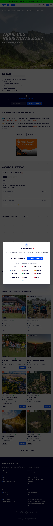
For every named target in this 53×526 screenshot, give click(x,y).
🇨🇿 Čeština (13, 267)
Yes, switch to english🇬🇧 (35, 258)
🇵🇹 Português (14, 281)
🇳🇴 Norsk (24, 277)
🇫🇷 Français (13, 274)
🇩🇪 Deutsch (37, 267)
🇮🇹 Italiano (25, 274)
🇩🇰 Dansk (25, 267)
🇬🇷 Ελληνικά (13, 270)
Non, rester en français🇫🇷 (18, 258)
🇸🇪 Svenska (25, 281)
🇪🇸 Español (37, 270)
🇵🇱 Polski (37, 277)
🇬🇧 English (25, 270)
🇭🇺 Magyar (37, 274)
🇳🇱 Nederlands (14, 277)
